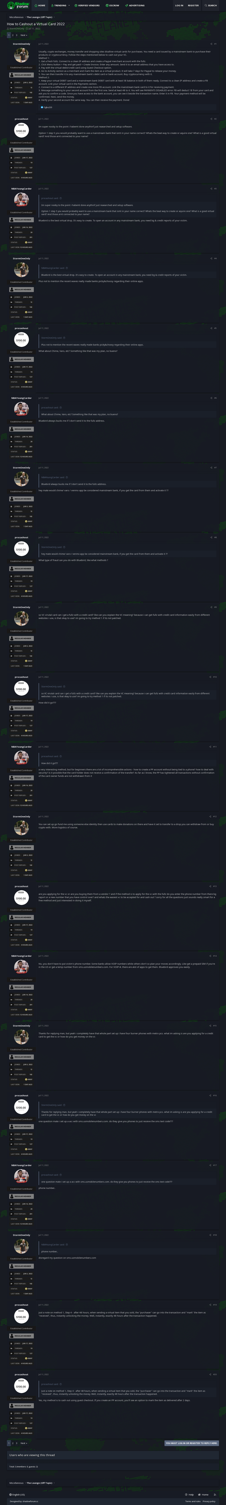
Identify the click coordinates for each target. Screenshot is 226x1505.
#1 (215, 43)
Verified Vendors (89, 5)
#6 (215, 398)
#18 (215, 1235)
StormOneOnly (16, 28)
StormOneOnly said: (51, 337)
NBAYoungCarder (21, 188)
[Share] (211, 44)
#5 (215, 328)
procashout (21, 118)
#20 (215, 1374)
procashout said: (50, 198)
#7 (215, 467)
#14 (215, 955)
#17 (215, 1165)
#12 (215, 816)
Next (23, 35)
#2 (215, 118)
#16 (215, 1095)
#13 (215, 886)
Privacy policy (209, 1501)
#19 (215, 1304)
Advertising (137, 5)
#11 (215, 746)
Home (41, 5)
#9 (215, 607)
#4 (215, 258)
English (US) (18, 1494)
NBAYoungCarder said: (53, 268)
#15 (215, 1025)
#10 (215, 676)
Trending (60, 5)
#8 (215, 537)
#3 (215, 188)
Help (191, 1494)
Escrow (114, 5)
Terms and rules (193, 1501)
